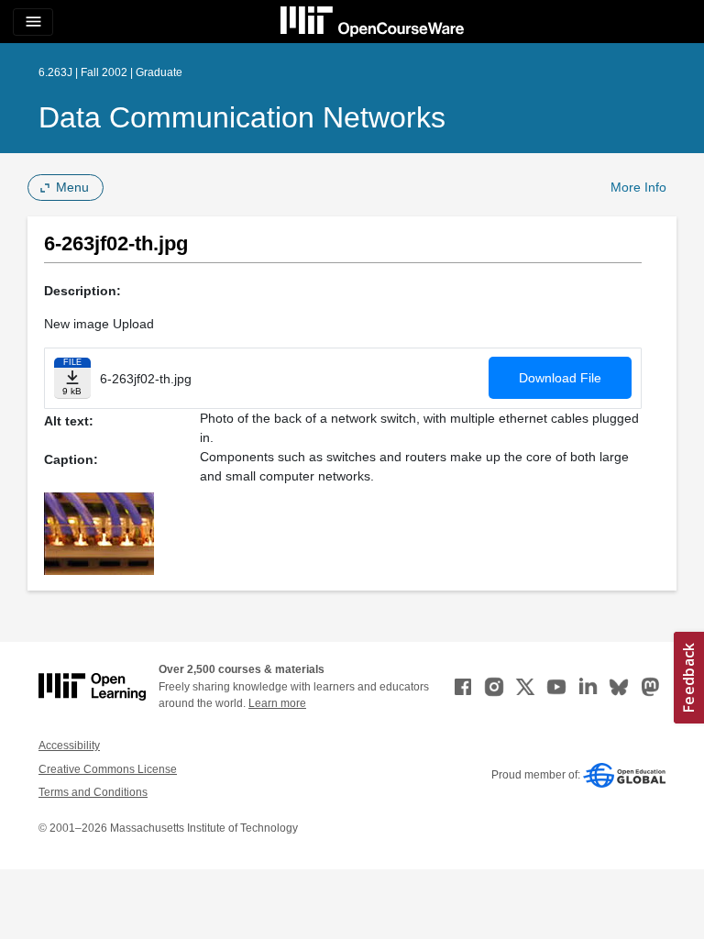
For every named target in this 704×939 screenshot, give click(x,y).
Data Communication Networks (242, 117)
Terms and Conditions (93, 792)
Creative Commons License (107, 769)
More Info (638, 187)
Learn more (277, 703)
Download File (560, 377)
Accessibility (69, 745)
